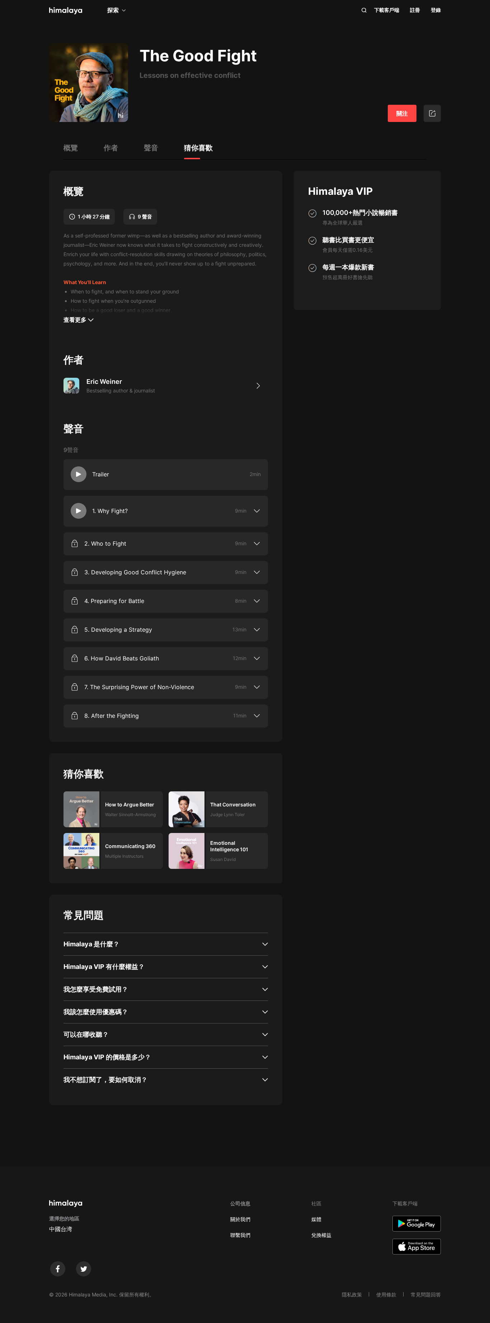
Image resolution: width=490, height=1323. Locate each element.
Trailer (100, 474)
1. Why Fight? (110, 510)
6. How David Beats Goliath (121, 658)
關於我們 (240, 1219)
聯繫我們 (240, 1235)
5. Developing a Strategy (118, 629)
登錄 (436, 10)
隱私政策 (352, 1294)
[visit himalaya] (65, 10)
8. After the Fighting (111, 715)
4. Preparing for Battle (114, 600)
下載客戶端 (386, 10)
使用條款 (386, 1294)
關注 (402, 113)
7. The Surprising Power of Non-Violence (139, 687)
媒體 (316, 1219)
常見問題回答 (426, 1294)
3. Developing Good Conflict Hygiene (135, 572)
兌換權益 (321, 1235)
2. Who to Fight (105, 543)
